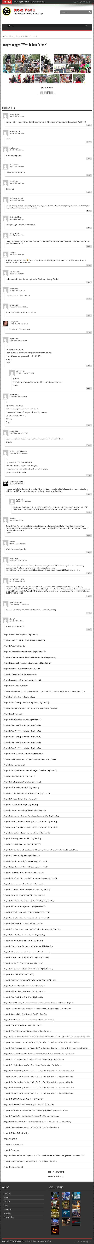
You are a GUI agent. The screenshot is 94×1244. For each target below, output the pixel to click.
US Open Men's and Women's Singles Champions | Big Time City (34, 771)
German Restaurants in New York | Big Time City (28, 652)
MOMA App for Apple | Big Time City (24, 674)
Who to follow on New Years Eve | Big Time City (28, 986)
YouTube (7, 1201)
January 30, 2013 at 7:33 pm (18, 560)
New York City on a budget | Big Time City (26, 725)
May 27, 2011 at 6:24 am (17, 133)
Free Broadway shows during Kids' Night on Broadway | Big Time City (35, 929)
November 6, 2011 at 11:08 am (19, 323)
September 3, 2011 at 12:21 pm (19, 307)
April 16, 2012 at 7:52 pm (23, 501)
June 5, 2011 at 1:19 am (17, 273)
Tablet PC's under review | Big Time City (25, 669)
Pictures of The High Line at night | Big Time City (28, 906)
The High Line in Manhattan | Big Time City (26, 782)
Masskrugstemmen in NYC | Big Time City (26, 839)
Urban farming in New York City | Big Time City (27, 884)
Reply (88, 125)
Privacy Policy (9, 1217)
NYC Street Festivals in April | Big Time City (26, 1025)
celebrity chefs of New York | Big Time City (26, 680)
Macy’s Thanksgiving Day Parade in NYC (27, 2)
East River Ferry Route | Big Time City (24, 635)
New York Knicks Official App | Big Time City (27, 997)
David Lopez (14, 338)
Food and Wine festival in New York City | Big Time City (31, 793)
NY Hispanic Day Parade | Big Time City (25, 856)
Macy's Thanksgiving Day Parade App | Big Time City (30, 957)
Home (7, 37)
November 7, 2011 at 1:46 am (18, 340)
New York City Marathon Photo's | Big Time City (28, 935)
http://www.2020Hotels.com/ (33, 591)
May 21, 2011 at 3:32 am (17, 116)
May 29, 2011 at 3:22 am (17, 200)
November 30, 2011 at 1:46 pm (19, 453)
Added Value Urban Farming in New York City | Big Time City (32, 901)
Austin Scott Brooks (17, 481)
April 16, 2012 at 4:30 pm (17, 483)
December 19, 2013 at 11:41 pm (19, 604)
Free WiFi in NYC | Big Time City (23, 974)
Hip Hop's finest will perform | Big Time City (26, 720)
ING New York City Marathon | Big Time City (27, 923)
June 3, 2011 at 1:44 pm (17, 219)
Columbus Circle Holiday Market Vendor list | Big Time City (32, 969)
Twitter (6, 1197)
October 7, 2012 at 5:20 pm (18, 543)
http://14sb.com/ (13, 591)
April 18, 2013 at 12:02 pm (17, 581)
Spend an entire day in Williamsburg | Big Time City (29, 861)
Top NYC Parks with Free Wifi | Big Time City (27, 1099)
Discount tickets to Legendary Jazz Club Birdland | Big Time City (34, 822)
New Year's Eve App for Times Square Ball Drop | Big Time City (33, 980)
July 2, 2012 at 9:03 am (16, 520)
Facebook (7, 1193)
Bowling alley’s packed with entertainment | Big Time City (31, 663)
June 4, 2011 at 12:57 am (17, 236)
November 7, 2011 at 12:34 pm (25, 373)
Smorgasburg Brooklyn (37, 489)
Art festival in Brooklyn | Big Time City (24, 799)
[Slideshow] (47, 87)
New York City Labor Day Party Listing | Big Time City (30, 703)
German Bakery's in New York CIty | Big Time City (29, 1014)
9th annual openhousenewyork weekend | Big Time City (30, 889)
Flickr (5, 1205)
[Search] (90, 12)
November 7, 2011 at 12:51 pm (19, 433)
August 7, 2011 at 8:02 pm (17, 290)
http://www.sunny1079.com (59, 570)
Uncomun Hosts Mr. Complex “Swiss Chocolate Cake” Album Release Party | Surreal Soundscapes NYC (48, 1156)
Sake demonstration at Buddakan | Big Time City (28, 810)
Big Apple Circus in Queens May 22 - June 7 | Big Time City (32, 1105)
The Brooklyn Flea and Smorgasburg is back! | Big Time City (32, 1020)
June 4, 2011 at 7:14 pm (17, 254)
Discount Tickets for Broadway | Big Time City (27, 754)
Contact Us (8, 1209)
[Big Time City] (23, 13)
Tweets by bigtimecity (55, 1176)
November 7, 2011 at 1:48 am (18, 396)
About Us (7, 1213)
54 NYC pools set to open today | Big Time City (28, 640)
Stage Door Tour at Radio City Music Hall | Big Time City (31, 952)
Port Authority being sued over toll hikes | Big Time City (30, 833)
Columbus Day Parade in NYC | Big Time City (27, 872)
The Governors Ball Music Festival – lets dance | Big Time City (33, 657)
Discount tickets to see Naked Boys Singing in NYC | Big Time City (35, 816)
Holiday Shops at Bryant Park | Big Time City (27, 940)
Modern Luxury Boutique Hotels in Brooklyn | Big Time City (32, 946)
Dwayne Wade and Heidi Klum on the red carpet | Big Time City (33, 759)
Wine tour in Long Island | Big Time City (25, 788)
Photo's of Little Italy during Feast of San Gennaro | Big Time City (34, 878)
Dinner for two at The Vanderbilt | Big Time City (27, 895)
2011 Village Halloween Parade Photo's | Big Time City (30, 912)
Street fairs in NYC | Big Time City (23, 776)
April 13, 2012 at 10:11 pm (17, 621)
